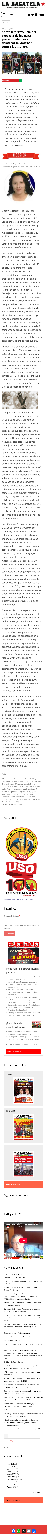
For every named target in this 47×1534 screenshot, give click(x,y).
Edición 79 (6, 22)
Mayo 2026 (11, 1469)
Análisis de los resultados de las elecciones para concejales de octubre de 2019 (22, 1379)
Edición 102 (10, 1147)
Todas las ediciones (13, 1184)
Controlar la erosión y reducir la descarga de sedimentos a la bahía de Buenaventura (20, 1367)
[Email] (29, 1530)
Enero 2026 (11, 1476)
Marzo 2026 (11, 1474)
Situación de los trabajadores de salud (18, 1333)
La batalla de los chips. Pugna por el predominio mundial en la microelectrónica (22, 1310)
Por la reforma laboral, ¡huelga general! (22, 970)
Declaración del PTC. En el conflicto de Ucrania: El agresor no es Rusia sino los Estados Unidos (23, 1398)
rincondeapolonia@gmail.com (13, 804)
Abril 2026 (11, 1471)
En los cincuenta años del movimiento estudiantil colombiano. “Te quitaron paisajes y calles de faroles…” (22, 1326)
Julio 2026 (11, 1464)
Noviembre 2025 (13, 1482)
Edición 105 (10, 1074)
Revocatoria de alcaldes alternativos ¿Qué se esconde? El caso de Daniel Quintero (20, 1404)
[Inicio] (23, 5)
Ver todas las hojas (14, 1051)
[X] (24, 1530)
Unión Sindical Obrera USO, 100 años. (18, 899)
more (6, 1447)
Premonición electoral (12, 1340)
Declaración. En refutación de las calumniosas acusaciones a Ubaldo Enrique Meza (21, 1385)
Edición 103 (10, 1111)
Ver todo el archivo (13, 1500)
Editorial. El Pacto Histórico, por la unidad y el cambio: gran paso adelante (21, 1276)
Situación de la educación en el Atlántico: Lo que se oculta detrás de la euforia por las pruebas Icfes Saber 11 (22, 1318)
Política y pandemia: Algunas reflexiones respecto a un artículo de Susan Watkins (23, 1414)
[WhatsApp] (18, 1530)
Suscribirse (10, 933)
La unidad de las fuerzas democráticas (18, 1337)
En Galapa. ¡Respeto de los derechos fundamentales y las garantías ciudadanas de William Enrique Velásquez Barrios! (20, 1296)
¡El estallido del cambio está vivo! (15, 1025)
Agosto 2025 (12, 1487)
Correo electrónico (11, 916)
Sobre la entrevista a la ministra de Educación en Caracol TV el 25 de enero (22, 1392)
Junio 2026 (11, 1466)
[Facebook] (13, 1530)
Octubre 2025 (12, 1484)
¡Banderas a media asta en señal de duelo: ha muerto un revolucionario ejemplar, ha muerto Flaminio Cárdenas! (21, 1422)
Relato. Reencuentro (12, 1410)
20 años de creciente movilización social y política (23, 1429)
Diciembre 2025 (13, 1479)
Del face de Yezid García (13, 1362)
